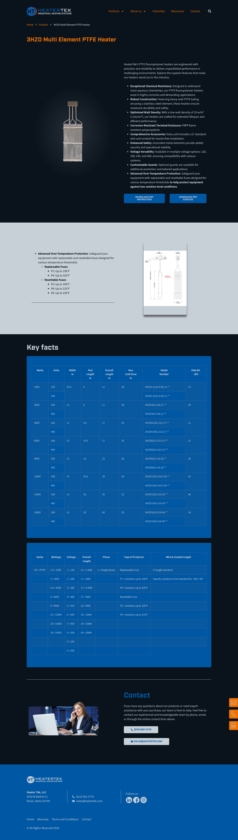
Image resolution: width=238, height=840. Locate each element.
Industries (159, 11)
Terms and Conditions (65, 819)
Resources (177, 11)
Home (30, 25)
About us (136, 11)
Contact (195, 11)
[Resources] (233, 725)
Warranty (42, 819)
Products (113, 11)
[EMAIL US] (233, 702)
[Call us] (233, 714)
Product (43, 25)
